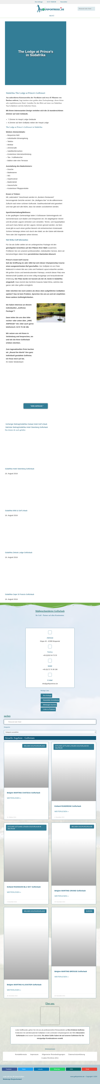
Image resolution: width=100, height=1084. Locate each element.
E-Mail (49, 680)
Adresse (50, 638)
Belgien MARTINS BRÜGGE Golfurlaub (70, 971)
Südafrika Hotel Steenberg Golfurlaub (19, 469)
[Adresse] (50, 632)
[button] (7, 53)
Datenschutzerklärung (76, 1054)
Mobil (50, 666)
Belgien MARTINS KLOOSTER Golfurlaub (24, 985)
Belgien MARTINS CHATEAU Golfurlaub (23, 793)
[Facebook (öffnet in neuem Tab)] (7, 9)
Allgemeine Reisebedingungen (53, 1054)
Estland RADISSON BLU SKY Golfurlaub (24, 887)
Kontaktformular (21, 1054)
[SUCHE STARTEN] (93, 9)
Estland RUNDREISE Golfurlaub (67, 806)
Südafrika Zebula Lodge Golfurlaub (18, 553)
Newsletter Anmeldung (51, 700)
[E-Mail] (50, 675)
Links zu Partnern (49, 709)
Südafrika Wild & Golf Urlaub (16, 511)
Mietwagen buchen (49, 705)
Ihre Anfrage (47, 695)
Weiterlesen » (14, 798)
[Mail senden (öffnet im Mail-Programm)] (13, 9)
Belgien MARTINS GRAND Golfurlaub (70, 891)
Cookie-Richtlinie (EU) (50, 1058)
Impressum (34, 1054)
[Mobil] (50, 660)
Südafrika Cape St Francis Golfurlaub (19, 594)
